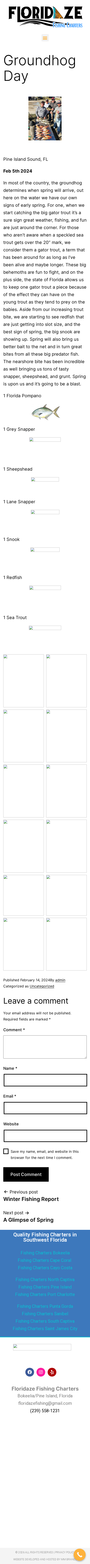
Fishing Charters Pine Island (45, 1287)
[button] (45, 37)
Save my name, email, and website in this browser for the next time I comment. (45, 1154)
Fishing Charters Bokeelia (45, 1252)
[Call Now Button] (80, 1555)
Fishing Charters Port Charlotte (45, 1294)
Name (10, 1068)
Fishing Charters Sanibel (45, 1313)
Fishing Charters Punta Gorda (45, 1306)
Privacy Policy (65, 1552)
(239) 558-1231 (45, 1410)
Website (11, 1124)
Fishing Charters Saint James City (45, 1328)
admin (60, 980)
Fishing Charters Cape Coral (45, 1260)
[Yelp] (52, 1372)
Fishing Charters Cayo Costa (45, 1267)
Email (9, 1096)
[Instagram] (40, 1372)
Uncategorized (42, 986)
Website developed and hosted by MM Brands (45, 1559)
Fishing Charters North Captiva (45, 1279)
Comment (14, 1029)
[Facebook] (29, 1372)
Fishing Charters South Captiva (45, 1321)
